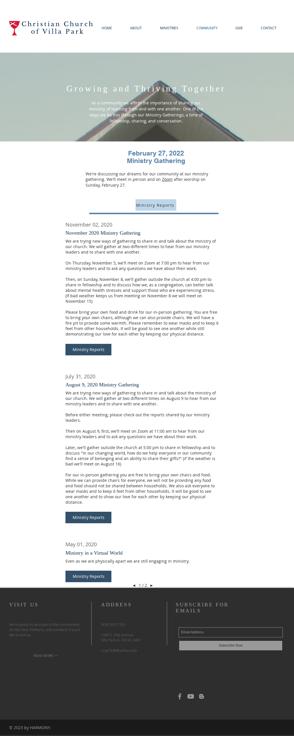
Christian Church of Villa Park (58, 27)
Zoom (167, 179)
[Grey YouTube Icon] (191, 696)
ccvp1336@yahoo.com (119, 650)
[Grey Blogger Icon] (202, 696)
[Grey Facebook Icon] (180, 696)
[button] (88, 349)
